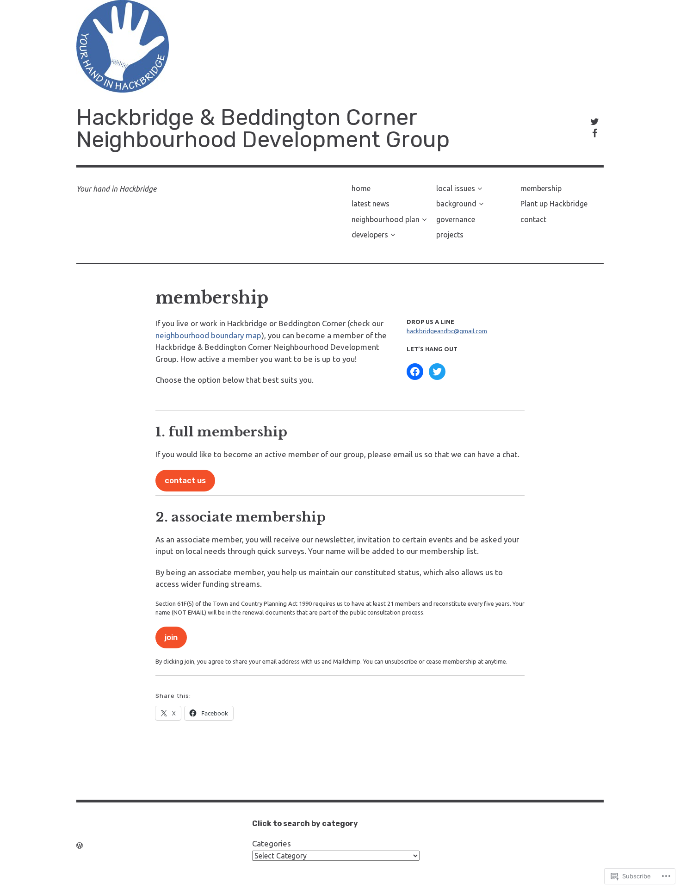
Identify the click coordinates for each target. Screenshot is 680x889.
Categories (271, 843)
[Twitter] (437, 371)
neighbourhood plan (386, 219)
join (171, 637)
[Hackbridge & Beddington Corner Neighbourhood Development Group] (340, 46)
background (456, 203)
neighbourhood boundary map (208, 335)
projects (450, 234)
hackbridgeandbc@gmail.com (447, 331)
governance (455, 219)
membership (541, 188)
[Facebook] (415, 371)
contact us (185, 480)
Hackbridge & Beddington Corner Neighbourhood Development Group (263, 128)
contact (533, 219)
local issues (455, 188)
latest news (370, 203)
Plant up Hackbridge (553, 203)
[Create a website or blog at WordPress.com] (79, 845)
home (361, 188)
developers (370, 234)
